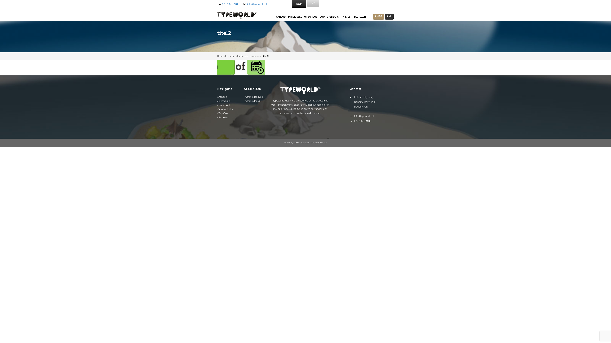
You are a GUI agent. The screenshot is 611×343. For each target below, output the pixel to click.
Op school (310, 17)
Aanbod (281, 17)
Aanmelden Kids (254, 96)
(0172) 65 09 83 (230, 4)
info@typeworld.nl (257, 4)
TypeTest (346, 17)
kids (379, 16)
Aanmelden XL (253, 101)
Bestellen (360, 17)
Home (220, 56)
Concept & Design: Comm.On (314, 142)
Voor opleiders (329, 17)
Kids (299, 4)
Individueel (295, 17)
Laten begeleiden (252, 56)
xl (389, 16)
